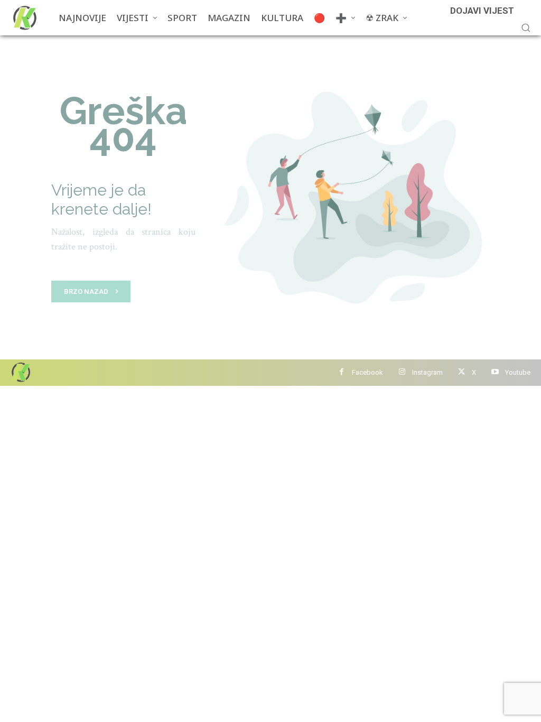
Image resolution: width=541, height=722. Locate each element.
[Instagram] (402, 372)
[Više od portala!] (20, 372)
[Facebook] (341, 372)
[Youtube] (495, 372)
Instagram (427, 372)
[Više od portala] (24, 17)
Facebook (367, 372)
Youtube (517, 372)
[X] (461, 372)
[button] (525, 27)
